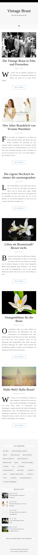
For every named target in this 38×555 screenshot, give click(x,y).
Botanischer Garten (19, 451)
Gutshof (21, 466)
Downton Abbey (27, 462)
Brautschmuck (8, 458)
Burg (16, 462)
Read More (19, 87)
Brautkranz (27, 455)
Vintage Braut (19, 11)
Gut (13, 466)
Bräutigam (7, 462)
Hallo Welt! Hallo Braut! (19, 389)
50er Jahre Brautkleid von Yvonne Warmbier (17, 504)
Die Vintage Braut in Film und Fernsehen (16, 496)
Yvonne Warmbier (9, 481)
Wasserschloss (25, 477)
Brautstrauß (23, 458)
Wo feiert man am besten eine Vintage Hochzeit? (16, 530)
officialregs (25, 549)
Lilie (5, 474)
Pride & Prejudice (17, 474)
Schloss (30, 474)
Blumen (6, 451)
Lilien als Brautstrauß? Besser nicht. (16, 521)
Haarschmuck (8, 470)
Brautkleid (15, 455)
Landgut (30, 470)
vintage (14, 477)
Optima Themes (24, 551)
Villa (5, 477)
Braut (5, 455)
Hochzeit (20, 470)
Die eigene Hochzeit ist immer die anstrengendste (17, 513)
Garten (6, 466)
